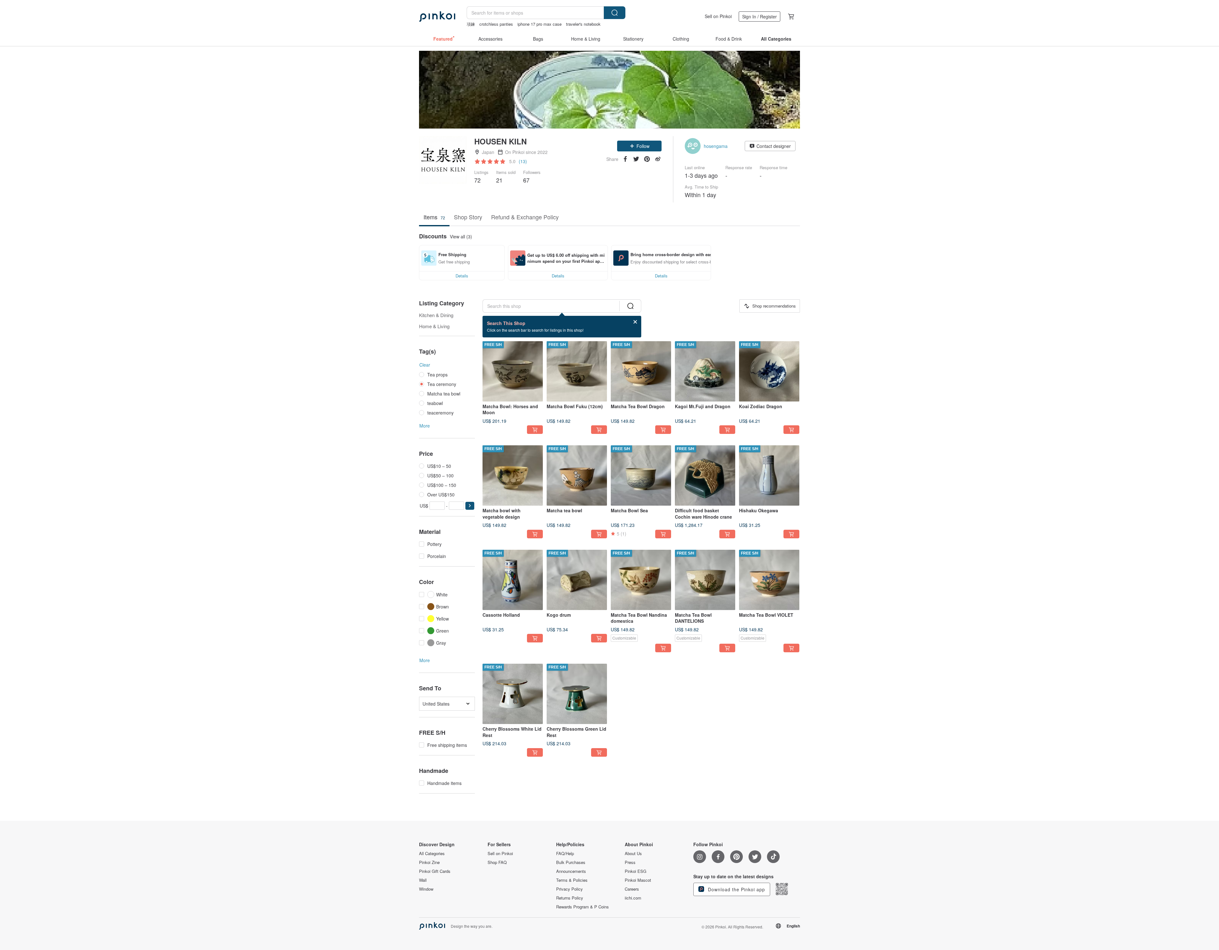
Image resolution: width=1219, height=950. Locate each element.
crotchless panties (496, 24)
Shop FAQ (497, 862)
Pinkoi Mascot (638, 880)
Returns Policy (569, 898)
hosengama (716, 146)
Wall (423, 880)
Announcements (571, 871)
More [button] (424, 425)
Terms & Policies (572, 880)
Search (614, 12)
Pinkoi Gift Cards (434, 871)
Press (630, 862)
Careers (632, 889)
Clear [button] (424, 365)
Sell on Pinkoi (718, 16)
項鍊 (471, 24)
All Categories (432, 853)
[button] (639, 146)
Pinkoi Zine (429, 862)
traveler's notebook (583, 24)
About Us (633, 853)
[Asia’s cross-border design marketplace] (437, 16)
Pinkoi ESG (635, 871)
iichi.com (633, 898)
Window (426, 889)
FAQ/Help (565, 853)
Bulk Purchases (570, 862)
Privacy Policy (569, 889)
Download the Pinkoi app (735, 889)
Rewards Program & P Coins (582, 907)
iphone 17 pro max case (539, 24)
